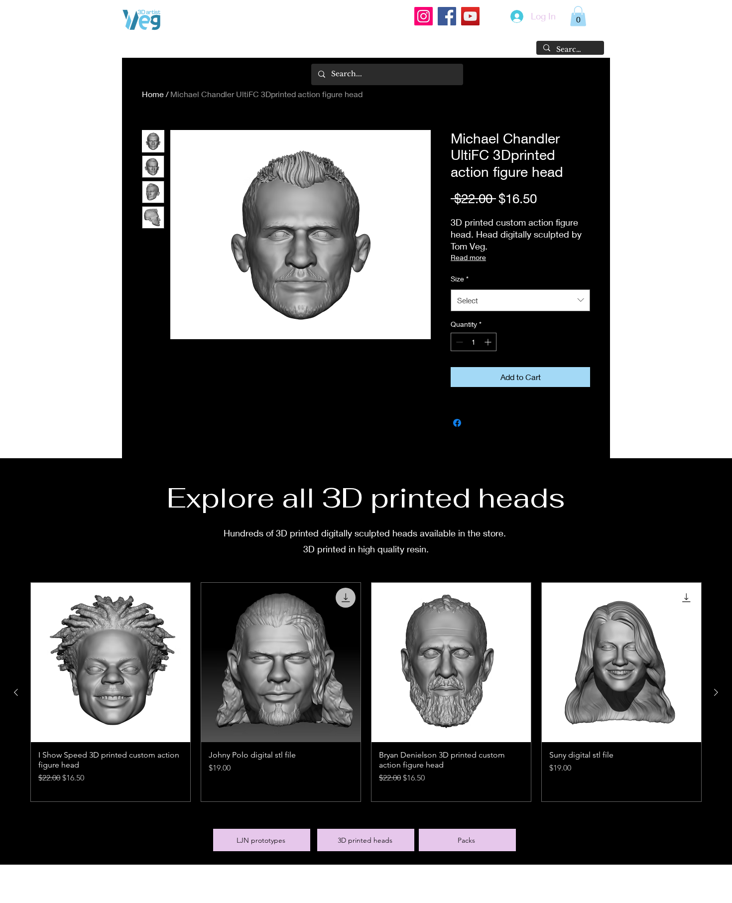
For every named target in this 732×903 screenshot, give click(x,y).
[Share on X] (476, 423)
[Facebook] (447, 16)
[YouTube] (470, 16)
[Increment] (489, 342)
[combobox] (520, 300)
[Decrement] (458, 342)
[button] (578, 16)
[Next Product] (716, 692)
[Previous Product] (16, 692)
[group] (366, 692)
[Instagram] (423, 16)
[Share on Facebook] (457, 423)
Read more (468, 257)
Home (153, 94)
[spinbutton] (474, 342)
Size (460, 278)
